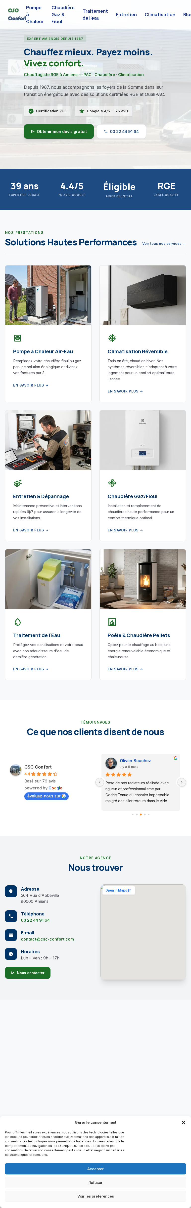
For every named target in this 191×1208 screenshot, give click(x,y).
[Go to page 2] (141, 815)
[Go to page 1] (137, 815)
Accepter (95, 1168)
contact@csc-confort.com (47, 939)
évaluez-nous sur (44, 795)
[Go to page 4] (148, 814)
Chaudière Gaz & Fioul (63, 14)
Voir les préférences (95, 1196)
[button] (183, 1122)
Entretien (126, 14)
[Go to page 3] (145, 815)
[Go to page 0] (132, 814)
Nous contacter (28, 972)
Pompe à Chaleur (35, 14)
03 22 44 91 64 (121, 131)
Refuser (95, 1182)
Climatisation (160, 14)
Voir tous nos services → (164, 243)
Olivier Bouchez (135, 760)
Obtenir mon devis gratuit (59, 131)
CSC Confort (38, 767)
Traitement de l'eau (95, 14)
